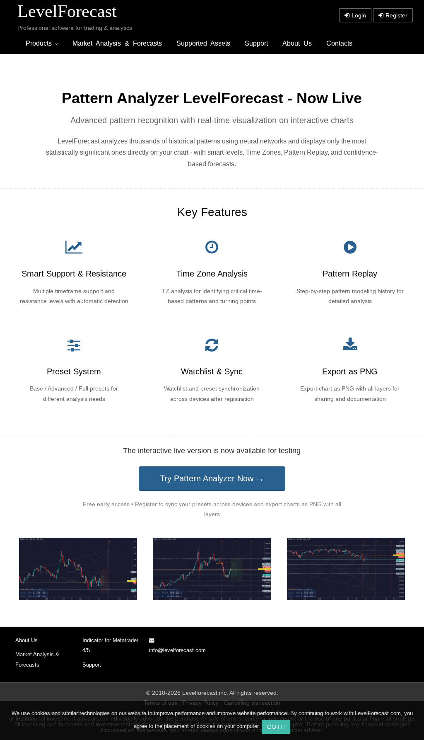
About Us (297, 43)
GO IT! (276, 726)
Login (359, 15)
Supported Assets (203, 43)
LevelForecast (67, 11)
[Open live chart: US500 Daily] (346, 569)
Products (39, 43)
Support (256, 43)
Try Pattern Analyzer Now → (212, 478)
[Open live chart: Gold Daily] (212, 569)
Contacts (339, 43)
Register (396, 15)
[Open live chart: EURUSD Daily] (78, 569)
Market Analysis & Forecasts (117, 43)
